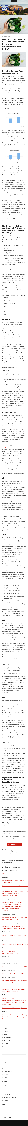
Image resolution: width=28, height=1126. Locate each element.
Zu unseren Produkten (14, 844)
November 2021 (7, 1053)
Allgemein (6, 1085)
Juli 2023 (6, 1043)
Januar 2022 (6, 1050)
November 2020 (7, 1068)
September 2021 (7, 1059)
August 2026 (6, 1028)
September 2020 (8, 1071)
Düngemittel (7, 1088)
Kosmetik (6, 1091)
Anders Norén (22, 1123)
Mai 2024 (6, 1034)
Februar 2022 (7, 1046)
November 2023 (7, 1037)
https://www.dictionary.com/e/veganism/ (13, 874)
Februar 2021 (7, 1065)
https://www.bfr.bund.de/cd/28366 (11, 960)
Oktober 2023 (7, 1040)
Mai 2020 (6, 1077)
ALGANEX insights (10, 1123)
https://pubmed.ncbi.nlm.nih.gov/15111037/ (14, 974)
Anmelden (6, 1108)
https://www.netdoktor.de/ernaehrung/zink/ (14, 967)
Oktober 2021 (7, 1056)
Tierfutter (6, 1100)
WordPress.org (7, 1117)
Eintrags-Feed (7, 1111)
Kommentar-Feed (8, 1114)
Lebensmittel (7, 1094)
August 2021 (6, 1062)
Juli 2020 (6, 1074)
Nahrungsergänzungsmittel (10, 1097)
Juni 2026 (6, 1031)
